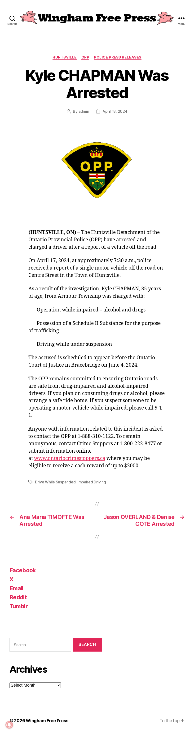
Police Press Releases (117, 57)
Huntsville (65, 57)
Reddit (18, 597)
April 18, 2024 (114, 111)
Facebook (22, 570)
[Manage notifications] (9, 725)
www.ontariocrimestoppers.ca (69, 458)
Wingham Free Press (47, 720)
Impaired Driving (92, 482)
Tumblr (18, 606)
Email (16, 588)
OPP (85, 57)
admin (84, 111)
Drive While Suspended (55, 482)
